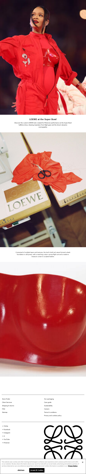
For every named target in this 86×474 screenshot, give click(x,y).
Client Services (7, 402)
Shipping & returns (8, 406)
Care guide (47, 402)
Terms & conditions (50, 412)
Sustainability (48, 406)
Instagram (7, 433)
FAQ (3, 409)
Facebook (7, 429)
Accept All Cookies (36, 470)
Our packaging (49, 399)
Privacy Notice (73, 466)
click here (21, 470)
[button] (83, 189)
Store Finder (6, 399)
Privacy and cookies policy (52, 415)
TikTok (6, 426)
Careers (46, 409)
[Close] (82, 462)
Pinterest (6, 443)
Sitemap (4, 412)
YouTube (7, 439)
